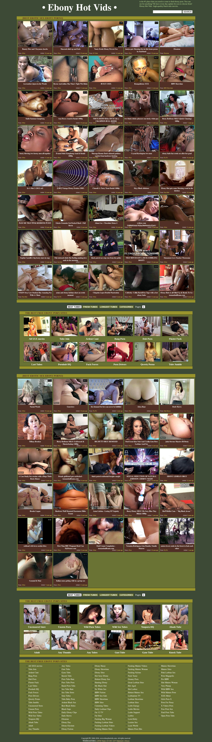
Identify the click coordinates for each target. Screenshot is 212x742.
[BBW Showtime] (177, 81)
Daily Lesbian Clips (103, 709)
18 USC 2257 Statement (115, 741)
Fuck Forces (92, 364)
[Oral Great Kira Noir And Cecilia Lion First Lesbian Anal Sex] (141, 439)
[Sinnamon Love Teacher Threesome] (177, 255)
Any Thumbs (64, 652)
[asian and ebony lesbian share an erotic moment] (70, 290)
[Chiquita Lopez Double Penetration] (106, 290)
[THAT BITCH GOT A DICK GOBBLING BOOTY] (141, 255)
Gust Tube (120, 652)
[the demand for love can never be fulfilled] (106, 404)
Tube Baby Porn (68, 699)
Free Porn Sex (167, 709)
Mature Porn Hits (135, 729)
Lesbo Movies (133, 709)
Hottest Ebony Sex (102, 679)
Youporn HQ (147, 627)
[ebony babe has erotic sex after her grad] (177, 150)
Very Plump (166, 685)
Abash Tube (175, 627)
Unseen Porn (64, 627)
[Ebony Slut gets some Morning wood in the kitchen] (177, 185)
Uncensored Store (37, 627)
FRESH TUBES (90, 307)
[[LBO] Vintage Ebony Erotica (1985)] (70, 185)
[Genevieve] (70, 404)
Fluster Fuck (175, 339)
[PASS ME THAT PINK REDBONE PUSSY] (35, 220)
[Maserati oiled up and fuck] (70, 46)
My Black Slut (101, 685)
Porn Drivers (119, 364)
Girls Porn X (166, 699)
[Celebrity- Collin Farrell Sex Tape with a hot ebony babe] (141, 290)
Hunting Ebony (101, 682)
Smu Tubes (66, 695)
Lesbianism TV (134, 695)
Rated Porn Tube (68, 685)
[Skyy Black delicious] (141, 185)
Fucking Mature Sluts (103, 729)
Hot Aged (132, 685)
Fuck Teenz (132, 675)
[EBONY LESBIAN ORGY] (177, 473)
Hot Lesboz (132, 689)
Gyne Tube (147, 652)
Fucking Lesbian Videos (105, 725)
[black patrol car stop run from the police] (106, 255)
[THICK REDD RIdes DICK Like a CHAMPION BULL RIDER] (106, 116)
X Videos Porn (167, 705)
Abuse (126, 741)
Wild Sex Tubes (119, 627)
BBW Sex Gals (101, 695)
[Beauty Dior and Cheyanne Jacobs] (35, 46)
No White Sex (100, 689)
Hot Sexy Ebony (101, 675)
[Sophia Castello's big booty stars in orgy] (35, 255)
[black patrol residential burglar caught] (106, 473)
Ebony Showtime (102, 669)
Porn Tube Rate (68, 679)
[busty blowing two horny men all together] (35, 150)
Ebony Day (66, 722)
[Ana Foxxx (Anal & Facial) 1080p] (70, 116)
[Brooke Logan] (35, 508)
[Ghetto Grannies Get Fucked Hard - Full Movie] (70, 220)
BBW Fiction (100, 692)
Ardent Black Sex (69, 702)
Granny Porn (133, 679)
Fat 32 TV (99, 712)
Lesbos (131, 715)
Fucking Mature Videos (137, 665)
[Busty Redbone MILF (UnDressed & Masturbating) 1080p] (70, 439)
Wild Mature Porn (168, 692)
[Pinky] (177, 220)
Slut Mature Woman (169, 682)
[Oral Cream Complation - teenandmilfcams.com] (106, 543)
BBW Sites (99, 702)
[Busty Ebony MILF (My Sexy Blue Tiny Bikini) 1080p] (141, 508)
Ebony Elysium (68, 725)
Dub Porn (147, 339)
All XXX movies (37, 339)
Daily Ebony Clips (69, 712)
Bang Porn (120, 339)
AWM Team (101, 741)
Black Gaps (66, 709)
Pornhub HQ (64, 364)
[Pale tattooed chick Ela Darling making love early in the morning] (70, 255)
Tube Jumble (175, 364)
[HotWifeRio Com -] (177, 508)
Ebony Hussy (100, 665)
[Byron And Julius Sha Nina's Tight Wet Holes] (70, 81)
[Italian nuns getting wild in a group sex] (70, 578)
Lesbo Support (134, 712)
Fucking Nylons (134, 672)
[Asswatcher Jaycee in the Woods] (35, 81)
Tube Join (64, 339)
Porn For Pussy (167, 702)
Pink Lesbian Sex (168, 672)
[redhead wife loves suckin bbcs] (35, 543)
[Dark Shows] (177, 404)
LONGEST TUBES (108, 307)
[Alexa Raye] (141, 404)
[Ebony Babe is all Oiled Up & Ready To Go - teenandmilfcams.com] (177, 290)
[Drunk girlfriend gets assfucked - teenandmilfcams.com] (70, 473)
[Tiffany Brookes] (35, 439)
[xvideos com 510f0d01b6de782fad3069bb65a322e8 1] (141, 220)
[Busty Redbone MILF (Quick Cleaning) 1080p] (177, 116)
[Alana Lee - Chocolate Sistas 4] (106, 220)
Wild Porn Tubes (92, 627)
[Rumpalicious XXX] (141, 81)
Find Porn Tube (167, 712)
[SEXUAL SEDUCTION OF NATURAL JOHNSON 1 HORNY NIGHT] (141, 473)
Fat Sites (98, 715)
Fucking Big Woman (103, 719)
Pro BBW (165, 679)
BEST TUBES (74, 307)
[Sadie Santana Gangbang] (35, 116)
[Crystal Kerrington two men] (141, 150)
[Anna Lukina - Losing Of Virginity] (106, 508)
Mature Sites (166, 669)
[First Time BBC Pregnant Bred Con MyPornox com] (70, 543)
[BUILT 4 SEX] (106, 81)
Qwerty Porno (148, 364)
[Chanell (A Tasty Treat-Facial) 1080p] (106, 185)
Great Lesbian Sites (136, 682)
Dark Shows (67, 715)
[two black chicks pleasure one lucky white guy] (141, 116)
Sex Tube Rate (67, 689)
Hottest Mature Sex (136, 692)
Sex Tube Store (68, 692)
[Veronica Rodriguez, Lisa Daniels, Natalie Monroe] (141, 543)
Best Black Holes (68, 705)
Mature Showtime (168, 665)
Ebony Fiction (67, 729)
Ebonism (65, 719)
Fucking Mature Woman (138, 669)
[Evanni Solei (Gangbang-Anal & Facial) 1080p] (70, 150)
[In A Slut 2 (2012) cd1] (35, 185)
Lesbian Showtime (135, 699)
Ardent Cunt (92, 339)
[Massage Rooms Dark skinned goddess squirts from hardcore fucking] (106, 150)
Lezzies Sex (133, 722)
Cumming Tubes (101, 705)
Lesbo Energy (133, 705)
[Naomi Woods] (35, 404)
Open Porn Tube (168, 715)
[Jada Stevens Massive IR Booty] (177, 439)
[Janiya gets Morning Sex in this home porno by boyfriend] (141, 46)
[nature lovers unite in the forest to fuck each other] (177, 543)
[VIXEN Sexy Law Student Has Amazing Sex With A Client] (35, 290)
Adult (37, 652)
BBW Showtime (101, 699)
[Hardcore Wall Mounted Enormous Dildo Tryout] (70, 508)
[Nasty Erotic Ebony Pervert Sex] (106, 46)
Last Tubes (36, 364)
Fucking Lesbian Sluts (104, 722)
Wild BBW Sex (167, 689)
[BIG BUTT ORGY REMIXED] (106, 439)
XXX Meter (166, 695)
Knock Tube (175, 652)
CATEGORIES (126, 307)
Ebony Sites (100, 672)
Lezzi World (133, 725)
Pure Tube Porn (68, 682)
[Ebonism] (177, 46)
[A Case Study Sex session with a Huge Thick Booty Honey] (35, 473)
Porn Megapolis (167, 675)
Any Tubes (92, 652)
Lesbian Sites (133, 702)
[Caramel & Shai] (35, 578)
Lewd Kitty (132, 719)
